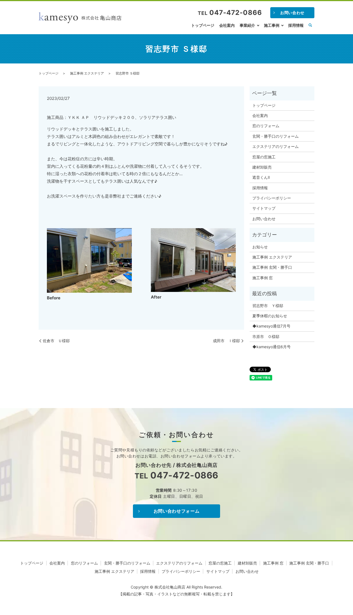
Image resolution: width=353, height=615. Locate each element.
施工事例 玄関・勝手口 (272, 267)
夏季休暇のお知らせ (269, 315)
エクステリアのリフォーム (275, 146)
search (310, 25)
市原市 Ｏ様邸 (265, 336)
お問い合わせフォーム (176, 511)
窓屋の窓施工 (264, 157)
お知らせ (260, 246)
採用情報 (296, 25)
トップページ (202, 25)
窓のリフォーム (265, 125)
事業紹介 (247, 25)
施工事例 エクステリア (87, 73)
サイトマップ (264, 208)
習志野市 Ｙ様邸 (267, 305)
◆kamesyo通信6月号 (271, 346)
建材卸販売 (262, 167)
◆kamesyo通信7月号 (271, 326)
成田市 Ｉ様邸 (226, 340)
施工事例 (271, 25)
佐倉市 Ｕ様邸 (56, 340)
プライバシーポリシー (271, 198)
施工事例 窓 (262, 277)
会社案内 (227, 25)
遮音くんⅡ (261, 177)
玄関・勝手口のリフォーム (275, 136)
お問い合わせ (292, 12)
